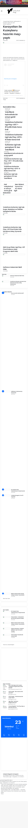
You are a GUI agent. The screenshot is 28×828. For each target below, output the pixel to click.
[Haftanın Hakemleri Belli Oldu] (5, 276)
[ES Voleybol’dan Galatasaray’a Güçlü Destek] (6, 489)
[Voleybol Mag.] (14, 11)
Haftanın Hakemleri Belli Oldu (17, 275)
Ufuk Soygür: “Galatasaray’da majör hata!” (16, 697)
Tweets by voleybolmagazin (8, 644)
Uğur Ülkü (10, 704)
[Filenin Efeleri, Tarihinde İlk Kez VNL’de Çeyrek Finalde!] (6, 617)
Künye (2, 793)
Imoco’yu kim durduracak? (17, 293)
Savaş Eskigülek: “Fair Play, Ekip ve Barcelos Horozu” (17, 707)
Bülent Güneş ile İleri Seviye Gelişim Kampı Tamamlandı (17, 594)
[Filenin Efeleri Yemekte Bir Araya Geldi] (6, 635)
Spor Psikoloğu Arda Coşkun (13, 689)
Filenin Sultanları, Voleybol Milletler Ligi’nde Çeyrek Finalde (17, 630)
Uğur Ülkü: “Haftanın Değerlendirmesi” (13, 702)
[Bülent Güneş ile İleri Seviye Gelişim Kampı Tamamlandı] (6, 593)
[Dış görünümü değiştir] (24, 11)
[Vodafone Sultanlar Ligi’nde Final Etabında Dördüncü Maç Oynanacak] (5, 281)
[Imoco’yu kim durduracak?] (6, 293)
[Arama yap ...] (26, 11)
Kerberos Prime (10, 791)
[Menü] (1, 11)
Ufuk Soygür (10, 694)
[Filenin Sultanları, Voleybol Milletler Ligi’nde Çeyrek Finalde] (6, 628)
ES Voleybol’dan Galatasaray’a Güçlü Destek (18, 490)
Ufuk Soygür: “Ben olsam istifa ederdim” (16, 692)
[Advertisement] (14, 664)
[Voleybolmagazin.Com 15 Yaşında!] (6, 495)
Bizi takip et (10, 780)
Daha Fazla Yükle (6, 598)
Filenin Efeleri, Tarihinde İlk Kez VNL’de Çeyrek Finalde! (17, 617)
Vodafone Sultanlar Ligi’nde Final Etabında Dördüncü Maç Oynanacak (18, 283)
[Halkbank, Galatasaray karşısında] (6, 391)
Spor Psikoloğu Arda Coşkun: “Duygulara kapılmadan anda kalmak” (16, 686)
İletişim (2, 792)
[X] (0, 799)
